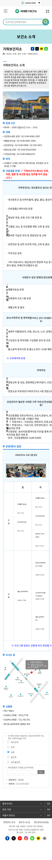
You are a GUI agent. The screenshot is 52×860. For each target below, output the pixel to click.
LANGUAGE (30, 2)
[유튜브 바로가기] (20, 838)
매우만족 (14, 742)
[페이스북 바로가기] (7, 838)
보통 (13, 752)
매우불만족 (15, 762)
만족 (13, 747)
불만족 (13, 757)
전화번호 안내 (9, 822)
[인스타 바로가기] (26, 838)
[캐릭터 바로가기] (44, 838)
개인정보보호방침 (41, 822)
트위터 (37, 49)
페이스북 (32, 49)
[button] (45, 22)
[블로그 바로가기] (32, 838)
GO (48, 803)
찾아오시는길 (24, 822)
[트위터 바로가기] (13, 838)
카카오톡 (41, 49)
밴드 (46, 49)
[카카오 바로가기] (38, 838)
